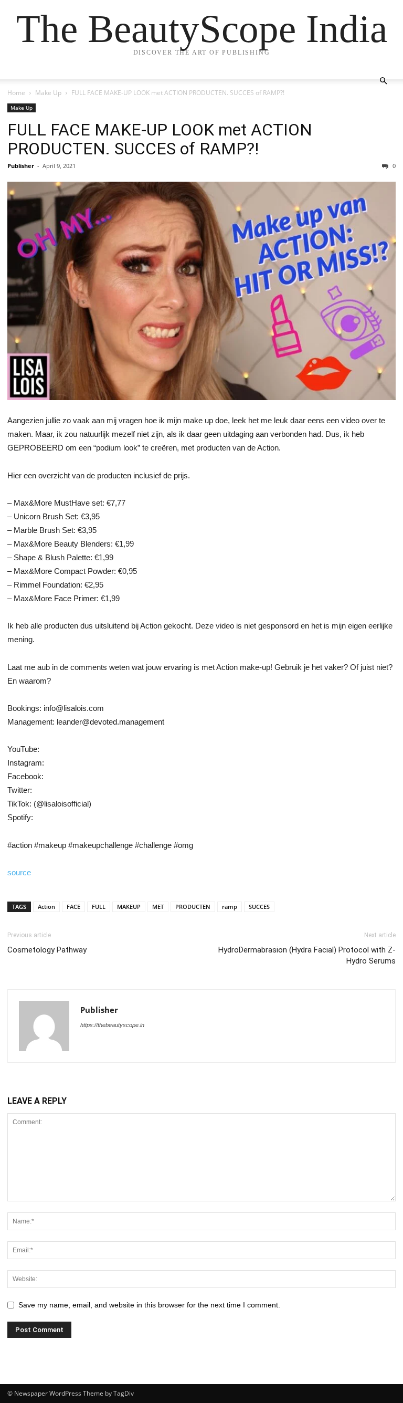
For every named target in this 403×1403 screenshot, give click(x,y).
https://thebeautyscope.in (112, 1025)
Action (46, 906)
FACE (73, 906)
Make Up (48, 92)
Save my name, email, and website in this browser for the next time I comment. (149, 1305)
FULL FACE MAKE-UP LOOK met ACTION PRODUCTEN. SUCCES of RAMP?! (159, 139)
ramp (229, 906)
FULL (98, 906)
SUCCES (259, 906)
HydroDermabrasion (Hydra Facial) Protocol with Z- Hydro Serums (307, 955)
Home (16, 92)
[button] (383, 81)
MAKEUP (129, 906)
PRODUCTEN (192, 906)
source (19, 872)
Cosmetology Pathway (47, 950)
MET (158, 906)
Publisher (20, 166)
